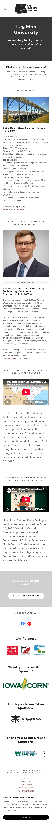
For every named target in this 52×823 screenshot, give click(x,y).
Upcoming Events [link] (26, 788)
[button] (4, 8)
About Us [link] (26, 781)
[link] (26, 8)
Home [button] (26, 778)
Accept (26, 817)
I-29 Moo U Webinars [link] (26, 785)
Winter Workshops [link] (26, 791)
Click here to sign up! (26, 596)
